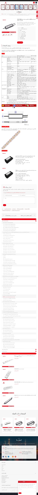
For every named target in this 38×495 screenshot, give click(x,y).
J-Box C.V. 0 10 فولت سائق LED (7, 270)
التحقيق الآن (19, 42)
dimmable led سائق (4, 476)
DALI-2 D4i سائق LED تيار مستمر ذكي (7, 259)
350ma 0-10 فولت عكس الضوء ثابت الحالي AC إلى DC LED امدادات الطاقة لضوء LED (25, 395)
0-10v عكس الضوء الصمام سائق (7, 333)
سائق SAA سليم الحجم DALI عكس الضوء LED (8, 309)
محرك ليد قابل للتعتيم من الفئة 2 (7, 233)
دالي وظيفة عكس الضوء (6, 290)
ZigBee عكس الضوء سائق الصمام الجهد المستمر (9, 346)
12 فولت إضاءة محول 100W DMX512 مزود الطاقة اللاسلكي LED (19, 430)
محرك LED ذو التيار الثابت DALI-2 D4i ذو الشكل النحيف (9, 263)
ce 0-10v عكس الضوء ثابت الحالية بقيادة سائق (8, 336)
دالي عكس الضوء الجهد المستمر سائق (7, 330)
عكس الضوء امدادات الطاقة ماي (15, 210)
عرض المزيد (15, 358)
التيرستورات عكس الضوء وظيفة (7, 287)
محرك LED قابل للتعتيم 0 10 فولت (7, 241)
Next (36, 425)
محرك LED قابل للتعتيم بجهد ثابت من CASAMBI (8, 347)
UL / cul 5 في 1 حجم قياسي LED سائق (8, 281)
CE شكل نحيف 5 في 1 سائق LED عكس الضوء (8, 282)
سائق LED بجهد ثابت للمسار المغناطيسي (8, 243)
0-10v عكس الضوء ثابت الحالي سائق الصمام (8, 338)
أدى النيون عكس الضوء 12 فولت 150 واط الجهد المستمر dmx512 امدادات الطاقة (30, 430)
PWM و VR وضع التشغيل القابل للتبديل (7, 265)
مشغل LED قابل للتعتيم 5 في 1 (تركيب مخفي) (8, 249)
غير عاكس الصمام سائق (5, 349)
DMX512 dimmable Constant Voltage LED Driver (9, 229)
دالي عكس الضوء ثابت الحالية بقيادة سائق (8, 331)
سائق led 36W (3, 482)
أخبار (2, 467)
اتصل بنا (2, 468)
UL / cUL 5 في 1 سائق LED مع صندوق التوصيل (8, 279)
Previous (2, 425)
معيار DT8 (4, 257)
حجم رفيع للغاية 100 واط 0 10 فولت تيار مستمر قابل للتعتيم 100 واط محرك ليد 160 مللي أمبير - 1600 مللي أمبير (24, 356)
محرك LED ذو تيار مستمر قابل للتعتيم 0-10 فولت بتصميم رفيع (10, 314)
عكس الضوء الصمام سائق (5, 220)
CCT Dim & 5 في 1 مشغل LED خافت (7, 284)
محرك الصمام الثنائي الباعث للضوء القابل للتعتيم (9, 235)
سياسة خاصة (3, 470)
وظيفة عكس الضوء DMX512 (6, 293)
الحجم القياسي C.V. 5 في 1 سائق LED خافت (8, 273)
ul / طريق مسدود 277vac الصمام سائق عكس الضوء (9, 295)
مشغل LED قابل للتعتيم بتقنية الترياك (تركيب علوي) (9, 252)
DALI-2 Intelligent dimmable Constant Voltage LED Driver (11, 227)
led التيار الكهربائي (4, 481)
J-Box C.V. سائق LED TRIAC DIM (7, 268)
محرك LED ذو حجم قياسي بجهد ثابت (7, 300)
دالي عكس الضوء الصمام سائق (6, 328)
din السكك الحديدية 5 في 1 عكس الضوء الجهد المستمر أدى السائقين (11, 339)
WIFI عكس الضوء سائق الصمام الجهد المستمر (8, 344)
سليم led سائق (3, 480)
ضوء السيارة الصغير (4, 351)
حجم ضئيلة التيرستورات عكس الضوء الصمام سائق (9, 301)
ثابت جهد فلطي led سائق (5, 475)
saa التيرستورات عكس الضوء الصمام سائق (8, 322)
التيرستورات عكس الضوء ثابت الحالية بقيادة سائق (9, 320)
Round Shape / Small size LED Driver (8, 222)
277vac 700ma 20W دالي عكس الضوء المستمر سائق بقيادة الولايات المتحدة (23, 382)
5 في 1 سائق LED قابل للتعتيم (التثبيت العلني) (8, 244)
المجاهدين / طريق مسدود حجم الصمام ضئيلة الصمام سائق (10, 303)
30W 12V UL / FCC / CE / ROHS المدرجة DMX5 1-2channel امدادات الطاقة (7, 430)
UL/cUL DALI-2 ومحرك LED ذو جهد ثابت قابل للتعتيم (9, 254)
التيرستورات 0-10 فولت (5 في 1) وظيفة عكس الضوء (9, 292)
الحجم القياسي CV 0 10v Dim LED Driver (8, 274)
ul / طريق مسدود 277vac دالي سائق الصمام (8, 311)
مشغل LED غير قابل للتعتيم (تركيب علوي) (8, 246)
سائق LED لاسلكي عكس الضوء (6, 341)
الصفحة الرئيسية (3, 464)
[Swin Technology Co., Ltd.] (5, 2)
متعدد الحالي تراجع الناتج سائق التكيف (7, 285)
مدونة (2, 469)
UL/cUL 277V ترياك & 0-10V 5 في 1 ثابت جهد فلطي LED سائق (10, 276)
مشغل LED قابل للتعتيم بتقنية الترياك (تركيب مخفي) (9, 251)
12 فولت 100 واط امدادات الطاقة (6, 210)
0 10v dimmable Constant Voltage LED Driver (9, 230)
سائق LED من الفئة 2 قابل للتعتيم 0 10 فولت (8, 240)
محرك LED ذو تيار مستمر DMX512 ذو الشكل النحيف (9, 298)
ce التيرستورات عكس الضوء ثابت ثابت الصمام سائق (9, 323)
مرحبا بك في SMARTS (22, 481)
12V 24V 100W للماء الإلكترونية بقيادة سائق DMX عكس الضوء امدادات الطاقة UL (14, 192)
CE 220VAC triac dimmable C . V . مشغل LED (9, 325)
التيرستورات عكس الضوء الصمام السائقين (8, 317)
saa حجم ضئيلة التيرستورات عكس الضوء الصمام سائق (9, 304)
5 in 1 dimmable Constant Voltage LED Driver (9, 224)
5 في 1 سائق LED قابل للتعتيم (6, 238)
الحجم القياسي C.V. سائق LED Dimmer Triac (8, 271)
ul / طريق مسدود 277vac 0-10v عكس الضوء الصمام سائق (10, 312)
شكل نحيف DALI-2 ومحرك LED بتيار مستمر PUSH (9, 262)
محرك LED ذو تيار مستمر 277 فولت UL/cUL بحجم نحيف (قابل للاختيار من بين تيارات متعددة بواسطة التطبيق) (16, 232)
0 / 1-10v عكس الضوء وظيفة (6, 289)
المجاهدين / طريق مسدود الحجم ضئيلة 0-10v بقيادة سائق (10, 306)
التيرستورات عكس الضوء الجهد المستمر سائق (8, 319)
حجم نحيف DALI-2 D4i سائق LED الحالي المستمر (9, 260)
